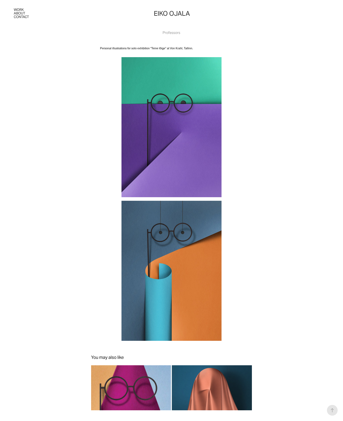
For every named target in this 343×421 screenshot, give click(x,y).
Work (19, 10)
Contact (21, 17)
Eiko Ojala (172, 13)
